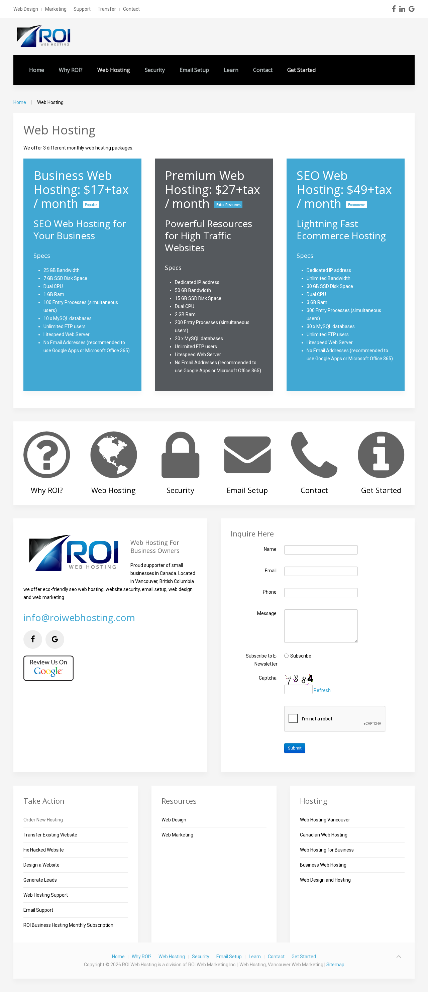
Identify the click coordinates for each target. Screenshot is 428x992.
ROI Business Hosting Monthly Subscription (68, 925)
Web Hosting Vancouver (325, 819)
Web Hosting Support (45, 895)
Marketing (56, 9)
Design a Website (41, 865)
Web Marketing (177, 834)
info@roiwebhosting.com (79, 617)
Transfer (107, 9)
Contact (131, 9)
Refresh (322, 690)
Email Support (38, 910)
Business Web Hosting (323, 865)
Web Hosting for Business (327, 850)
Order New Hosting (43, 819)
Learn (231, 70)
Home (36, 70)
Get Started (301, 70)
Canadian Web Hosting (323, 834)
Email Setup (194, 70)
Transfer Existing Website (50, 834)
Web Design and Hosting (325, 880)
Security (155, 70)
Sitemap (335, 964)
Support (82, 9)
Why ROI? (71, 70)
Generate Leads (40, 880)
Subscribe (300, 655)
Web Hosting (113, 70)
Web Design (25, 9)
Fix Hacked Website (43, 850)
